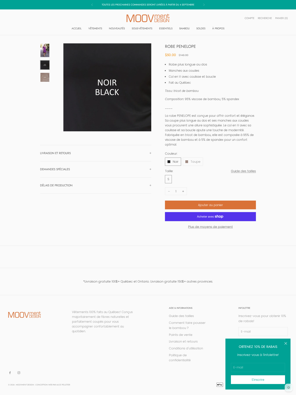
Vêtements (95, 28)
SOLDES (200, 28)
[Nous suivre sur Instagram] (19, 372)
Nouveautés (117, 28)
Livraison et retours (183, 341)
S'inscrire (258, 380)
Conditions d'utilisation (186, 348)
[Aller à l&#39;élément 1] (45, 50)
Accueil (77, 28)
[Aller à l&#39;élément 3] (45, 77)
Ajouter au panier (210, 205)
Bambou (184, 28)
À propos (218, 28)
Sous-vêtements (142, 28)
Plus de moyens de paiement (210, 227)
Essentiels (165, 28)
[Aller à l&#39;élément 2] (45, 65)
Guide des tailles (243, 171)
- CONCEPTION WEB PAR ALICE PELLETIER (52, 384)
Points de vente (180, 335)
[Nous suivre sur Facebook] (10, 372)
